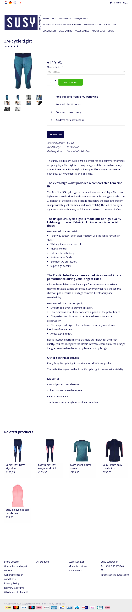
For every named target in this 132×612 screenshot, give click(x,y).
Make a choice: (55, 67)
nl (5, 2)
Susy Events (75, 570)
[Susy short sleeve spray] (82, 450)
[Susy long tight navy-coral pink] (50, 450)
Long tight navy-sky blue (16, 466)
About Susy (98, 30)
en (14, 2)
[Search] (102, 12)
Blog (111, 30)
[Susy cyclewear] (22, 22)
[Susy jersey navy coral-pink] (114, 450)
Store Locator (12, 561)
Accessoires (82, 30)
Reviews (56, 134)
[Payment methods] (8, 607)
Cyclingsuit (49, 30)
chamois (85, 339)
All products (43, 561)
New (54, 18)
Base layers (65, 30)
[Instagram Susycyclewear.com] (72, 546)
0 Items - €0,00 (121, 2)
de (10, 2)
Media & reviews (78, 566)
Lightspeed (59, 603)
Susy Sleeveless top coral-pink (17, 511)
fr (19, 2)
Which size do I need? (16, 592)
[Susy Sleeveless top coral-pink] (17, 495)
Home (46, 18)
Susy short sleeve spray (80, 466)
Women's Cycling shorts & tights (62, 24)
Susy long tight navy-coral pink (47, 466)
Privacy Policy (11, 583)
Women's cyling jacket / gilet (101, 24)
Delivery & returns (14, 587)
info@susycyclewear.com (115, 574)
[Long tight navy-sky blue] (17, 450)
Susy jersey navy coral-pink (112, 466)
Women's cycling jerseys (73, 18)
